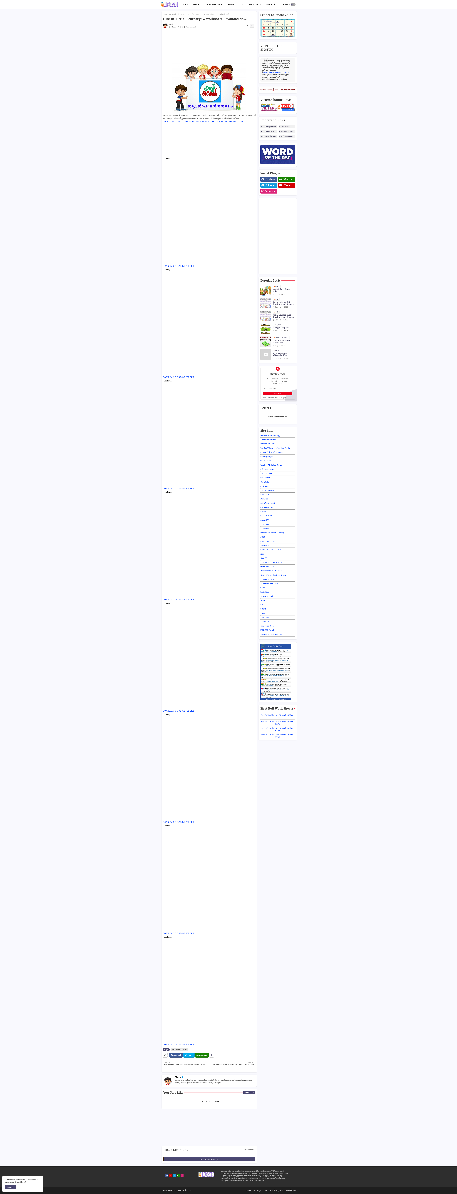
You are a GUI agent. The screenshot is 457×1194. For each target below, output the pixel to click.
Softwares (286, 4)
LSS (242, 4)
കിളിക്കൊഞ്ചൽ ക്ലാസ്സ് (270, 435)
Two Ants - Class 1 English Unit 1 (274, 651)
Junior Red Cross (267, 626)
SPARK (263, 512)
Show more (249, 1093)
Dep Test (264, 499)
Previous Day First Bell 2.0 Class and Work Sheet (221, 121)
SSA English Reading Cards (271, 452)
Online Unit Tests (267, 444)
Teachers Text (268, 131)
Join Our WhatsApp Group (271, 465)
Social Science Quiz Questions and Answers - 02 (284, 316)
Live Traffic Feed (275, 646)
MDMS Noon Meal (268, 541)
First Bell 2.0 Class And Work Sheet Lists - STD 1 (277, 716)
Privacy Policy (278, 1190)
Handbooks (269, 685)
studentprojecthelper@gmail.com (276, 72)
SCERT (263, 609)
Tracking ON (282, 699)
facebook (270, 179)
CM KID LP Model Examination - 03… (277, 670)
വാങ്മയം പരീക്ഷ (287, 131)
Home (185, 4)
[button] (293, 4)
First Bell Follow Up (176, 14)
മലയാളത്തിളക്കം (266, 456)
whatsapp (288, 179)
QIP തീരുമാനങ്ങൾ (267, 503)
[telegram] (174, 1175)
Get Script (268, 699)
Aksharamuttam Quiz (288, 136)
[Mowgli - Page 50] (265, 328)
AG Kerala (264, 617)
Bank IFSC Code (267, 596)
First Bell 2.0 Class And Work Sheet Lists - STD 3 (277, 729)
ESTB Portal (265, 622)
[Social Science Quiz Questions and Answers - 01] (265, 303)
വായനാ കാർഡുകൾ (272, 681)
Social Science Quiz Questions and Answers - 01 (284, 303)
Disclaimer (291, 1190)
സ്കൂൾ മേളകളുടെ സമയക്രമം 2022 (280, 354)
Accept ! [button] (10, 1187)
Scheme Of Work (214, 4)
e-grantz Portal (266, 507)
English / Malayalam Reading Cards (275, 448)
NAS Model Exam (269, 136)
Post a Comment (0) (209, 1159)
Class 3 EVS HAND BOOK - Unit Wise (273, 675)
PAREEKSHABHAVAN (269, 583)
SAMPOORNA (266, 516)
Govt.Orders (265, 482)
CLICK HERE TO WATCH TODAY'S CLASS (181, 121)
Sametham (264, 524)
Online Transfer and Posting (272, 533)
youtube (288, 185)
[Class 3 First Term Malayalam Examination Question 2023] (265, 341)
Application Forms (268, 440)
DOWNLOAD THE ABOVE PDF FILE (178, 266)
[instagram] (182, 1175)
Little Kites (264, 592)
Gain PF (263, 558)
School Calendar (267, 490)
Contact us (266, 1190)
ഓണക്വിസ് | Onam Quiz (281, 290)
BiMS (262, 537)
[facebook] (166, 1175)
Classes (230, 4)
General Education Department (273, 575)
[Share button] (211, 1055)
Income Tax (265, 545)
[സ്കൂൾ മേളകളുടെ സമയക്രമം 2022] (265, 354)
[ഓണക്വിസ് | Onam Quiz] (265, 290)
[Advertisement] (209, 46)
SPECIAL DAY (266, 495)
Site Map (257, 1190)
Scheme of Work (267, 469)
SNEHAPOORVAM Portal (270, 550)
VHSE (262, 605)
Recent (196, 4)
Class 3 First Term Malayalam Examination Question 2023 (283, 342)
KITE (262, 554)
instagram (270, 191)
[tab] (185, 4)
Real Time (275, 699)
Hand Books (255, 4)
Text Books (271, 4)
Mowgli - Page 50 (281, 328)
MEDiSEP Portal (267, 630)
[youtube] (170, 1175)
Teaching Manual (269, 127)
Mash (178, 1077)
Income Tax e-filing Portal (271, 634)
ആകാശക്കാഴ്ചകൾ (268, 656)
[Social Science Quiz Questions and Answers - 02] (265, 316)
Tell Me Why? (265, 461)
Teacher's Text (266, 473)
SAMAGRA (264, 520)
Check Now (19, 1182)
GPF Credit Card (267, 566)
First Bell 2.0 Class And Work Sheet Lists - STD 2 (277, 723)
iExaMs (263, 588)
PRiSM (263, 613)
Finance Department (269, 579)
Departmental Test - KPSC (271, 571)
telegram (270, 185)
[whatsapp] (178, 1175)
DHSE (262, 600)
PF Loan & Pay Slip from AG (271, 562)
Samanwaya (265, 528)
